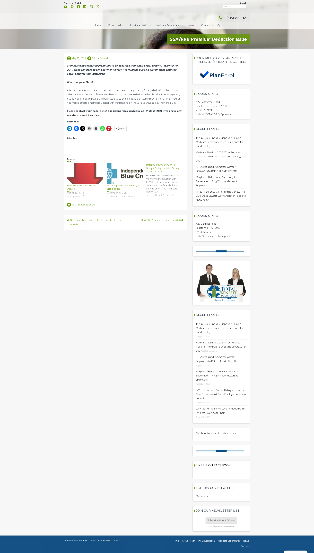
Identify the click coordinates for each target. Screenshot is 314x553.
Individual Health (139, 25)
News (191, 25)
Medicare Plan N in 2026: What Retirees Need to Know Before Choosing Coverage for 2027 (221, 156)
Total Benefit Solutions (84, 204)
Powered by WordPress (75, 541)
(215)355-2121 (237, 18)
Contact (205, 25)
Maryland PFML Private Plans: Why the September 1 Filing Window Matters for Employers (217, 181)
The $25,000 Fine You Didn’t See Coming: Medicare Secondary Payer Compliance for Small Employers (219, 142)
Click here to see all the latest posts (216, 433)
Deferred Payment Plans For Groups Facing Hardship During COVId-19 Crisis (162, 168)
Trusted (100, 541)
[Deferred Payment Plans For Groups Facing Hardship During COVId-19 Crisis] (166, 180)
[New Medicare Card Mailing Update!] (85, 173)
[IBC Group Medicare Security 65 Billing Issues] (125, 173)
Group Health (115, 25)
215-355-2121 (204, 110)
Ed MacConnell (100, 58)
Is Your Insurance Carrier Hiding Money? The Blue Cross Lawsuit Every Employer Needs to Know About (221, 195)
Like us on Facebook (213, 465)
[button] (218, 25)
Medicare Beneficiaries (168, 25)
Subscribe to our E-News (221, 520)
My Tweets (202, 496)
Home (97, 25)
